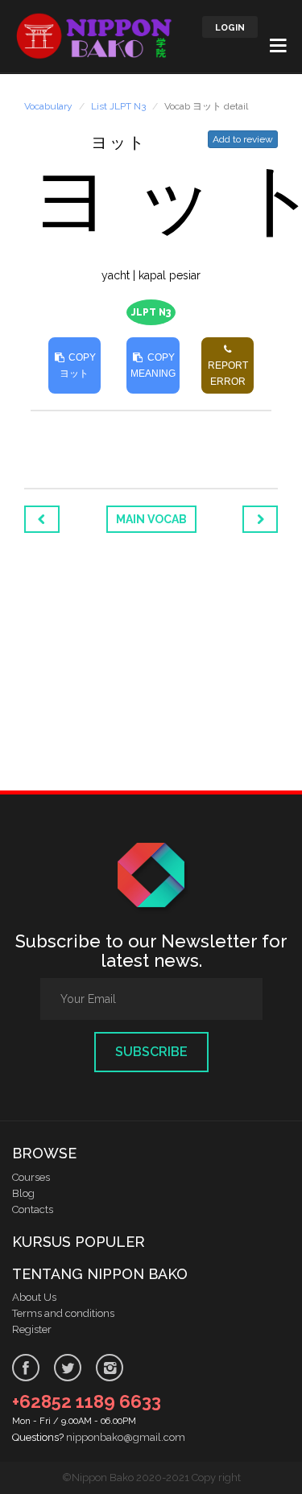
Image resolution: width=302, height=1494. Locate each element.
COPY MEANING (153, 365)
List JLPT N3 (118, 106)
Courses (31, 1177)
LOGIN (230, 28)
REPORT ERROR (228, 373)
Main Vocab (151, 519)
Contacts (32, 1209)
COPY (78, 365)
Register (32, 1329)
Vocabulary (48, 106)
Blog (23, 1193)
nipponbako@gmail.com (125, 1437)
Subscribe (151, 1051)
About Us (34, 1297)
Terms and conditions (63, 1313)
